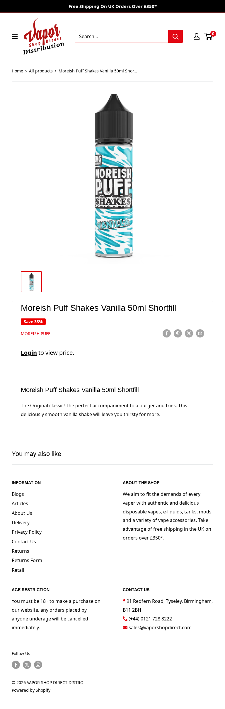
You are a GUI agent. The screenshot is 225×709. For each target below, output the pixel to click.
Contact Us (24, 541)
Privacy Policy (27, 532)
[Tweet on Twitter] (189, 333)
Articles (20, 503)
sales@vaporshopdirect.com (160, 627)
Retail (18, 570)
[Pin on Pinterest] (178, 333)
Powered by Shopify (31, 690)
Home (17, 71)
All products (41, 71)
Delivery (21, 522)
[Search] (175, 36)
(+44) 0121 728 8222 (150, 618)
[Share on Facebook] (167, 333)
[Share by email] (200, 333)
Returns (20, 551)
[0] (208, 36)
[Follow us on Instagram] (38, 665)
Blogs (18, 494)
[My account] (197, 36)
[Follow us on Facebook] (16, 665)
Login (29, 353)
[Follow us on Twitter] (27, 665)
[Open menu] (15, 36)
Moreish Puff (35, 333)
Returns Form (27, 560)
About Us (22, 513)
